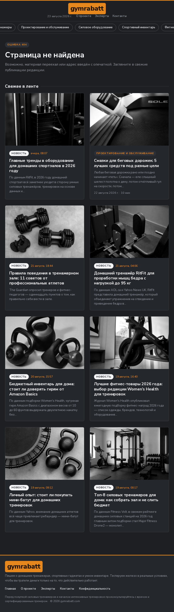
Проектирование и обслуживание (45, 27)
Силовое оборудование (96, 27)
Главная (10, 588)
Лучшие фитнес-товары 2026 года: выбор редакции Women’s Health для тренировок (128, 389)
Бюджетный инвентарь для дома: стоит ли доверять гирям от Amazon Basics (41, 389)
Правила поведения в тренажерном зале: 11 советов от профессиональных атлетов (44, 278)
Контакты (120, 16)
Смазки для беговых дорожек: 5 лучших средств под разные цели (126, 163)
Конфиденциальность (94, 588)
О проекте (83, 16)
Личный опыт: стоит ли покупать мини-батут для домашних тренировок (40, 500)
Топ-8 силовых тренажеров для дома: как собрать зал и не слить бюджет (126, 500)
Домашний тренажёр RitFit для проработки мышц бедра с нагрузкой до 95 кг (124, 278)
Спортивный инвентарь (138, 27)
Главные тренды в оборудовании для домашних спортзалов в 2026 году (42, 165)
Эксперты (102, 16)
